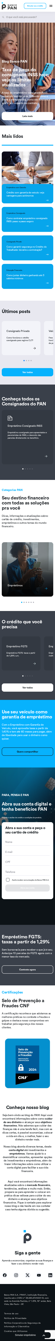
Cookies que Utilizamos (15, 1331)
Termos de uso (11, 1313)
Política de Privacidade (15, 1318)
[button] (27, 1335)
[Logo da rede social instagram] (16, 1275)
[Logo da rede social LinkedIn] (50, 1275)
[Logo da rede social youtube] (39, 1275)
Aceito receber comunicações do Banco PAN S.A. (30, 880)
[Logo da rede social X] (28, 1275)
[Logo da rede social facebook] (5, 1275)
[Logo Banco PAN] (9, 5)
